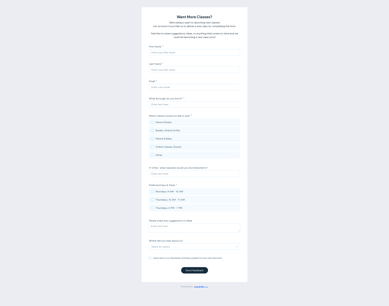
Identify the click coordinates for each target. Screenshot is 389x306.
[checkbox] (194, 123)
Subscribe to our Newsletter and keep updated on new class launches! (187, 258)
